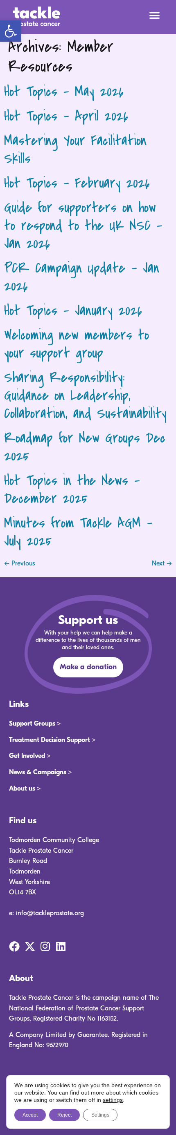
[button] (155, 15)
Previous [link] (19, 563)
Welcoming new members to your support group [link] (76, 344)
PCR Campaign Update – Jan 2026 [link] (81, 277)
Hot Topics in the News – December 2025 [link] (72, 490)
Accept (30, 1115)
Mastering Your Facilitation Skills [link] (75, 150)
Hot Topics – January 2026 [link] (73, 311)
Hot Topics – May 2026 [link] (64, 92)
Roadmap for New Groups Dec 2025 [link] (84, 447)
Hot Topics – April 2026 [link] (66, 116)
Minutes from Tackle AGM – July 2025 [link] (78, 532)
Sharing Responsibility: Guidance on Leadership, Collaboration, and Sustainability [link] (85, 396)
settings (113, 1100)
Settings (100, 1115)
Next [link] (162, 563)
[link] (10, 31)
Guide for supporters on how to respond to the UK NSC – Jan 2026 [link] (83, 226)
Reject (64, 1115)
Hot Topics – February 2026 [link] (77, 183)
